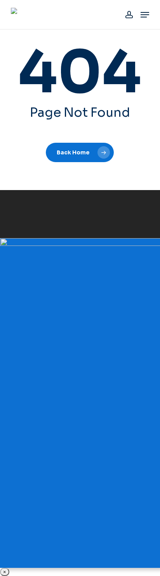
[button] (145, 15)
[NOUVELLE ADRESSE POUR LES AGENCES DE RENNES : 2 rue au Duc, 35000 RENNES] (80, 403)
